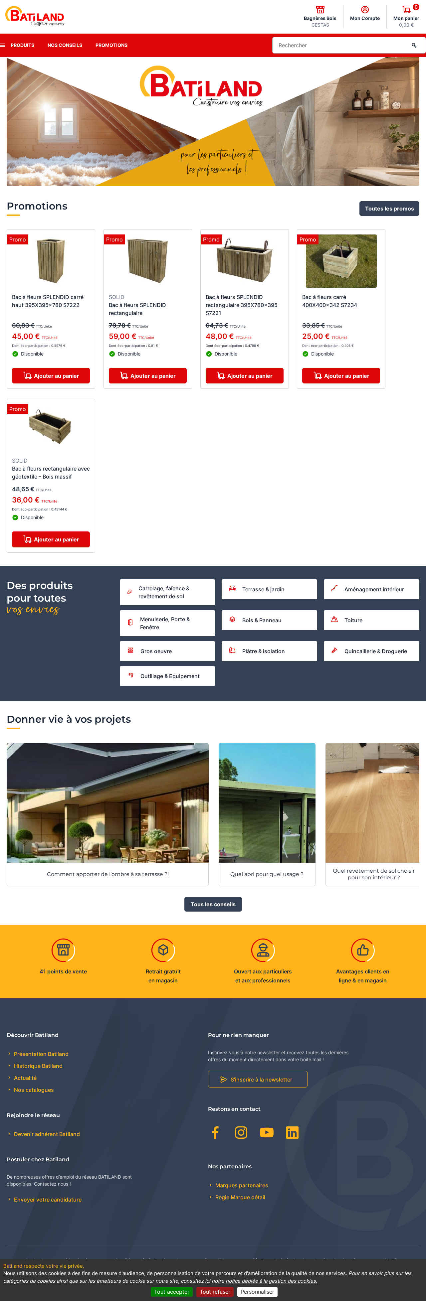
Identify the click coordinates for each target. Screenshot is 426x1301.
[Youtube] (266, 1134)
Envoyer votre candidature (47, 1199)
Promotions (111, 45)
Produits (22, 45)
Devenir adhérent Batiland (46, 1134)
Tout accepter (171, 1291)
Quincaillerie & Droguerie (375, 651)
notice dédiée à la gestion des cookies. (271, 1281)
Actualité (25, 1078)
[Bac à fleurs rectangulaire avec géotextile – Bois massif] (51, 428)
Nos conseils (65, 45)
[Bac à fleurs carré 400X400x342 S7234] (341, 262)
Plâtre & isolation (263, 651)
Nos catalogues (33, 1089)
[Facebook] (215, 1134)
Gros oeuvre (156, 651)
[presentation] (2, 45)
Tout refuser (215, 1291)
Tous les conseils (213, 904)
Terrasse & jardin (263, 589)
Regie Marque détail (239, 1197)
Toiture (353, 620)
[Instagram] (241, 1134)
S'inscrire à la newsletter (261, 1079)
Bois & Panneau (262, 620)
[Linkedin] (292, 1134)
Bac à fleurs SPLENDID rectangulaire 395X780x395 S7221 (242, 305)
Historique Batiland (38, 1066)
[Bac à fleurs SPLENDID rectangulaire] (147, 262)
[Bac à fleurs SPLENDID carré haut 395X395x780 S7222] (51, 262)
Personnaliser (257, 1291)
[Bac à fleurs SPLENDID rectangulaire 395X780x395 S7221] (245, 262)
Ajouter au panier (56, 375)
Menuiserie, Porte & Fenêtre (165, 623)
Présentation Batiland (41, 1054)
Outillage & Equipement (170, 676)
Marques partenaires (241, 1185)
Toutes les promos (389, 208)
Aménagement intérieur (374, 589)
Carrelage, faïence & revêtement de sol (163, 592)
